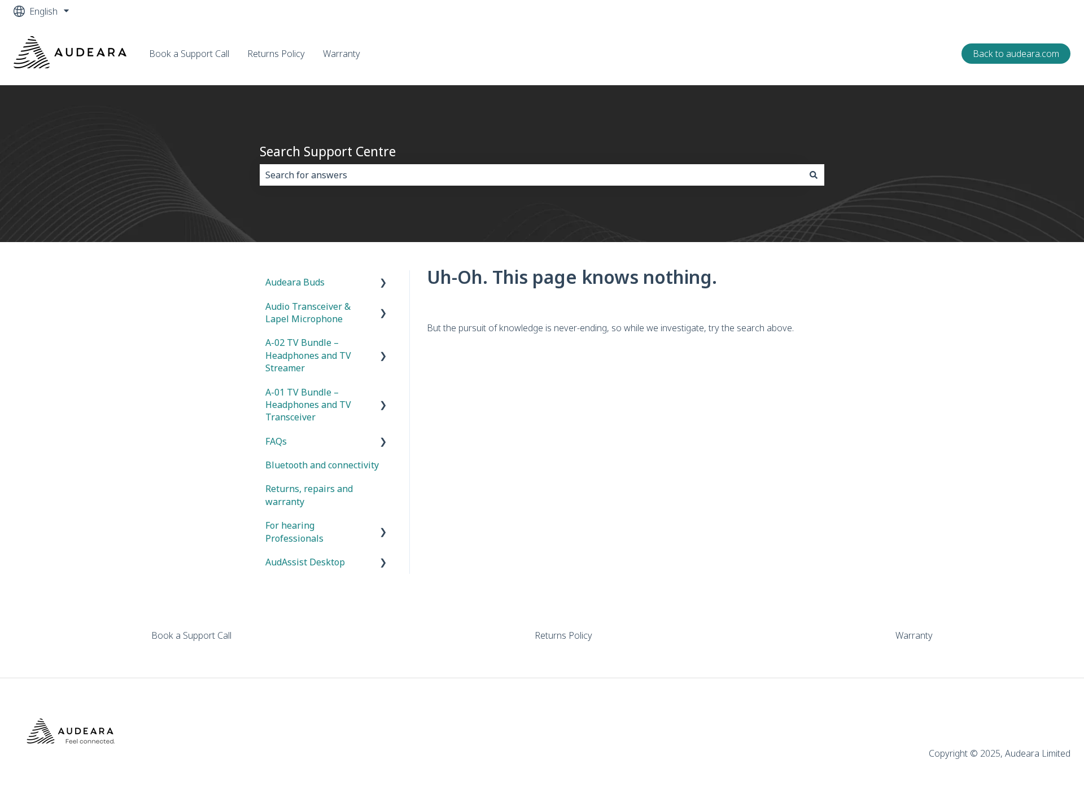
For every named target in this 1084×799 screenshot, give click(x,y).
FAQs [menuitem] (276, 441)
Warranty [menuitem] (914, 635)
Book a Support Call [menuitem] (191, 635)
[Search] (813, 175)
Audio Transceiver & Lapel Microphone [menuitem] (308, 312)
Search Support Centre (328, 151)
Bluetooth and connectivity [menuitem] (322, 465)
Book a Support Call (189, 53)
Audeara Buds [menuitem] (295, 282)
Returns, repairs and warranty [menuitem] (309, 494)
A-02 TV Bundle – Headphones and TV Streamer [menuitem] (308, 355)
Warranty (341, 53)
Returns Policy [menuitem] (563, 635)
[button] (383, 283)
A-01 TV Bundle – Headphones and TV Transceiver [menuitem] (308, 405)
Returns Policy (276, 53)
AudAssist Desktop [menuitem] (305, 562)
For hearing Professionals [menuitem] (294, 531)
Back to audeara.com (1016, 53)
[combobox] (531, 175)
